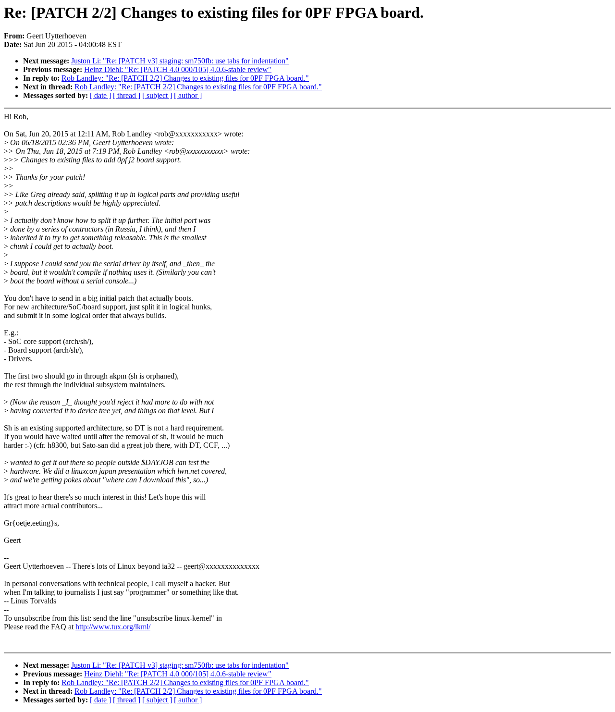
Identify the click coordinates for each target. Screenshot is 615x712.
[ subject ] (157, 95)
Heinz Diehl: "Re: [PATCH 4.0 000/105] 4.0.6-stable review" (177, 69)
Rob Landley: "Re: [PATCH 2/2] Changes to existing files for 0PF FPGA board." (185, 78)
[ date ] (100, 95)
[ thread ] (126, 95)
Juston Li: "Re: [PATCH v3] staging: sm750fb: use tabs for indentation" (180, 61)
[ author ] (188, 95)
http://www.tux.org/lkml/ (112, 627)
